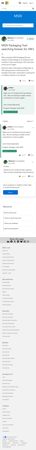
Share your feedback (11, 223)
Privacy (21, 441)
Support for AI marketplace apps (10, 386)
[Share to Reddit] (18, 241)
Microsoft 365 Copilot (7, 364)
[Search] (20, 3)
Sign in (10, 192)
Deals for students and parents (9, 333)
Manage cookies (6, 443)
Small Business (6, 368)
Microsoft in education (7, 314)
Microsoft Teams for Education (9, 320)
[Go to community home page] (6, 3)
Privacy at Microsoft (7, 418)
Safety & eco (5, 445)
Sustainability (5, 431)
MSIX (5, 8)
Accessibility (5, 428)
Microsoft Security (6, 348)
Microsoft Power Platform (8, 358)
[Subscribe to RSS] (25, 241)
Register (25, 3)
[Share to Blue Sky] (21, 241)
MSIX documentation (11, 229)
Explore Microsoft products (8, 270)
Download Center (6, 285)
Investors (4, 421)
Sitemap (4, 441)
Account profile (6, 282)
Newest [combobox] (30, 121)
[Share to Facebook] (11, 241)
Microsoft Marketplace (7, 393)
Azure (3, 377)
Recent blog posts (10, 213)
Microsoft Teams (6, 361)
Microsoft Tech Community (8, 390)
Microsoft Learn (6, 383)
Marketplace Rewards (7, 396)
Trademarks (24, 443)
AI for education (6, 336)
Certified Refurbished (7, 298)
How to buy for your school (8, 326)
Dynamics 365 (5, 352)
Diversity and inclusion (7, 424)
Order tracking (5, 295)
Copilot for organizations (8, 260)
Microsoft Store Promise (8, 301)
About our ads (21, 445)
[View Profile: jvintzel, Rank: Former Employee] (4, 128)
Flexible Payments (6, 304)
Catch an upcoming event (12, 218)
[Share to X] (15, 241)
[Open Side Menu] (2, 3)
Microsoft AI (5, 345)
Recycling (13, 445)
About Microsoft (6, 412)
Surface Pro (5, 250)
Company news (6, 415)
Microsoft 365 (5, 355)
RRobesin (11, 38)
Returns (4, 292)
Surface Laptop (6, 254)
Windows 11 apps (6, 273)
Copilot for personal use (8, 263)
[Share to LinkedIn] (8, 241)
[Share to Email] (28, 241)
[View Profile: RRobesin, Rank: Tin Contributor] (4, 38)
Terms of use (16, 443)
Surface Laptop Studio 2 (8, 257)
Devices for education (7, 317)
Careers (4, 408)
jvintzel (10, 88)
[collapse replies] (18, 125)
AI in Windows (5, 266)
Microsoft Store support (8, 288)
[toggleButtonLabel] (33, 8)
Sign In (31, 3)
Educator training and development (11, 330)
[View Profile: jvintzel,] (6, 89)
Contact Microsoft (13, 441)
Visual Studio (5, 399)
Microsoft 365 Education (8, 323)
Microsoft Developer (7, 380)
